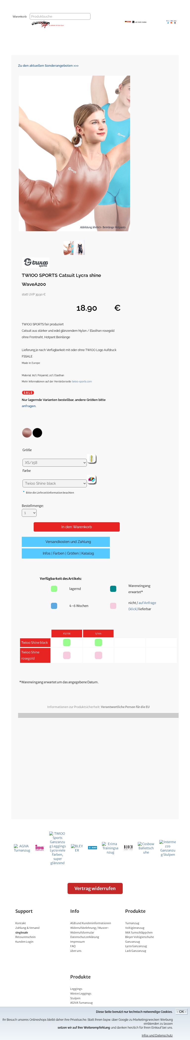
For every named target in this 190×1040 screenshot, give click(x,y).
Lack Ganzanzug (135, 951)
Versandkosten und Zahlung (68, 542)
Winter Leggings (80, 993)
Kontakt (20, 923)
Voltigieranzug (134, 928)
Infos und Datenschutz (157, 1035)
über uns (75, 951)
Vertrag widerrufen (95, 888)
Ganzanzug (132, 941)
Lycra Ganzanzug (136, 946)
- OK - (181, 1012)
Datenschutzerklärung (84, 937)
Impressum (77, 941)
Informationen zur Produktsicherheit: (98, 707)
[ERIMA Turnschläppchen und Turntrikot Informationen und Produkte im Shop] (110, 852)
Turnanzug (132, 923)
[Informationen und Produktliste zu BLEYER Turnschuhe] (77, 850)
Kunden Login (24, 941)
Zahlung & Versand (27, 928)
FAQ (72, 946)
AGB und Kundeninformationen (90, 923)
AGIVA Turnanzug (81, 1002)
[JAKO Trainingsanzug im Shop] (92, 848)
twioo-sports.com (82, 381)
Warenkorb (20, 16)
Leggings (76, 989)
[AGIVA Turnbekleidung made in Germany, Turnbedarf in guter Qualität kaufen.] (22, 850)
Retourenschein (25, 937)
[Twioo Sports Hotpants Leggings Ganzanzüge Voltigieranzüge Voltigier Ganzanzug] (57, 863)
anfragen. (29, 406)
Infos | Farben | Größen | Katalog (68, 553)
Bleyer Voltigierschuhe (139, 937)
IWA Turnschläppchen (139, 932)
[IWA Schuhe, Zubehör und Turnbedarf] (39, 850)
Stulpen (75, 998)
